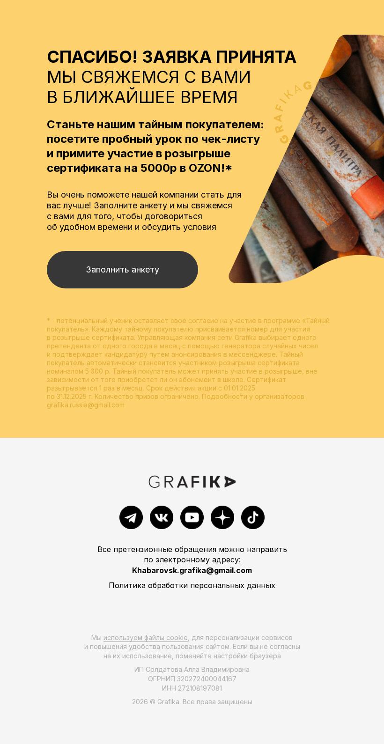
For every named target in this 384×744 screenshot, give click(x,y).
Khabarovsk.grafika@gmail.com (192, 570)
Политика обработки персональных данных (192, 585)
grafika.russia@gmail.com (86, 405)
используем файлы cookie (145, 637)
